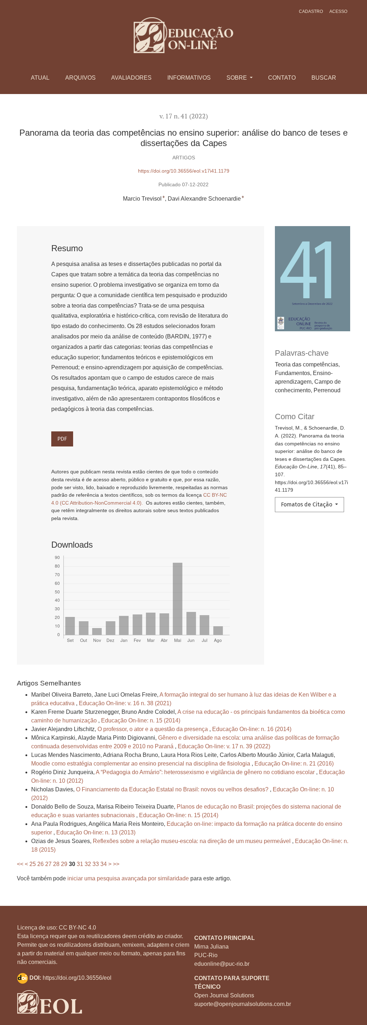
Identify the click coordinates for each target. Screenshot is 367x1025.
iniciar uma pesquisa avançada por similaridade (128, 878)
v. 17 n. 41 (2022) (183, 116)
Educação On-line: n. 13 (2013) (95, 832)
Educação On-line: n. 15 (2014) (140, 720)
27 (48, 864)
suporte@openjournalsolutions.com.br (242, 1004)
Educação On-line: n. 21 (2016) (294, 763)
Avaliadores (131, 78)
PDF (62, 438)
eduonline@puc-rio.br (221, 964)
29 (64, 864)
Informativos (189, 78)
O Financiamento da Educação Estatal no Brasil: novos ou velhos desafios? (173, 789)
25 (32, 864)
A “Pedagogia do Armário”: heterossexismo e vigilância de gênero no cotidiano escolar (206, 772)
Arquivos (80, 78)
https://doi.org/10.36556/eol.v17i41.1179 (183, 171)
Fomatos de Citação (307, 504)
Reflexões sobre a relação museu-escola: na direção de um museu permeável (192, 841)
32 (88, 864)
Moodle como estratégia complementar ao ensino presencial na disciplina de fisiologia (141, 763)
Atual (40, 78)
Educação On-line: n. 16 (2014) (251, 729)
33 (95, 864)
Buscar (323, 78)
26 (40, 864)
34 (103, 864)
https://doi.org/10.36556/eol (77, 978)
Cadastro (311, 11)
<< (20, 864)
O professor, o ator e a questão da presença (153, 729)
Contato (282, 78)
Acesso (338, 11)
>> (116, 864)
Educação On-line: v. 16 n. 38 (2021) (125, 703)
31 (80, 864)
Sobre (237, 78)
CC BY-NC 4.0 (77, 928)
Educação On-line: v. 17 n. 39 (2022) (224, 746)
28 (56, 864)
